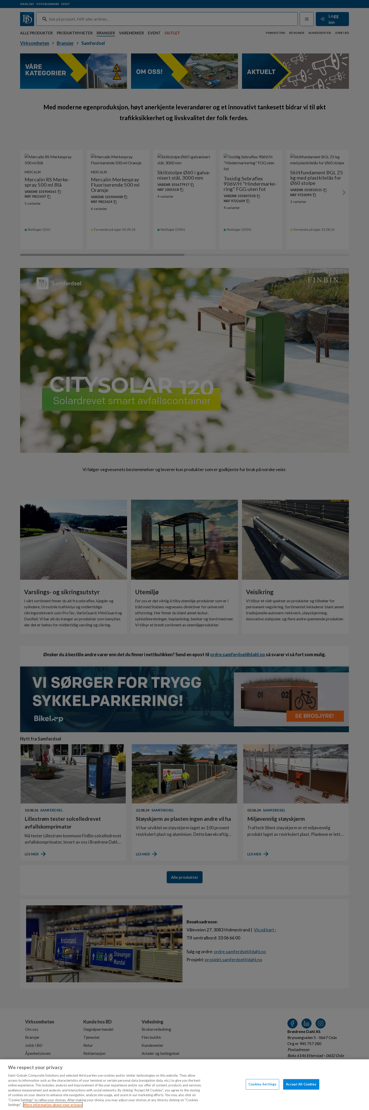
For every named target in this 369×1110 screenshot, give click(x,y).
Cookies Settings (262, 1084)
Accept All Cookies (301, 1084)
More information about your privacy (53, 1105)
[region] (184, 1084)
